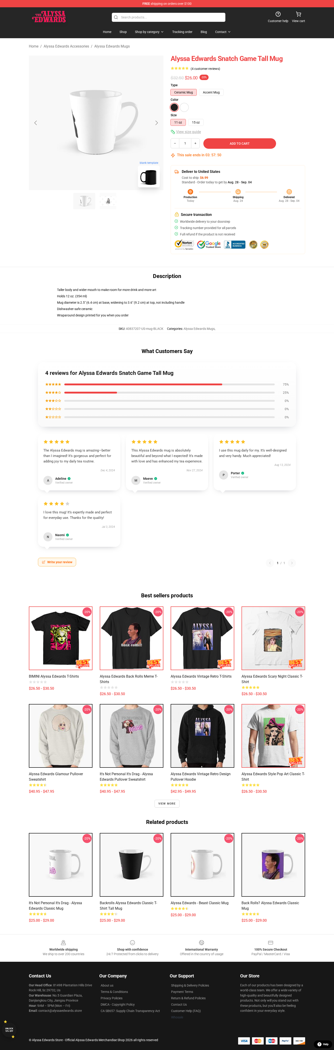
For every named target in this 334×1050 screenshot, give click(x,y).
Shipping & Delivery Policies (190, 985)
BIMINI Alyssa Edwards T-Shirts (54, 676)
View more (167, 803)
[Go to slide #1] (84, 201)
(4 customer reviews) (205, 69)
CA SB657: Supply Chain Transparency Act (130, 1011)
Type (174, 85)
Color (174, 99)
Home (33, 46)
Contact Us (179, 1004)
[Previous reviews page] (270, 563)
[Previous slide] (36, 123)
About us (107, 985)
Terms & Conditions (114, 992)
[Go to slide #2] (108, 201)
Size (174, 115)
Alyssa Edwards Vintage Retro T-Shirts (201, 676)
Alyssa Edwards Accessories (66, 46)
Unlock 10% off (9, 1029)
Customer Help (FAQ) (186, 1011)
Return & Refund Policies (188, 998)
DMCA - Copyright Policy (118, 1004)
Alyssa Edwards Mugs (112, 46)
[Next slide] (156, 123)
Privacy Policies (111, 998)
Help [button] (326, 1044)
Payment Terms (182, 992)
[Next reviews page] (292, 563)
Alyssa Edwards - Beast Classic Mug (200, 903)
